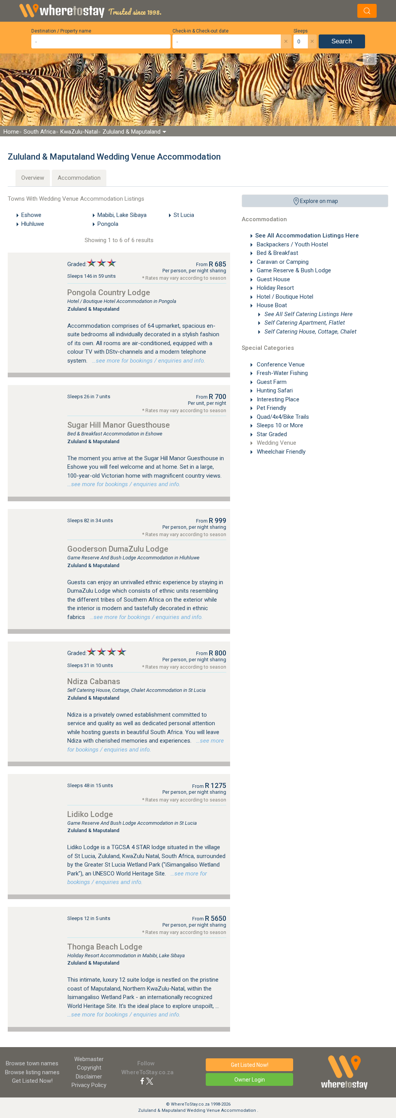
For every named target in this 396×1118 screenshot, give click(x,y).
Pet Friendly (270, 407)
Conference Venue (280, 364)
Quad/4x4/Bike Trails (282, 416)
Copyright (89, 1067)
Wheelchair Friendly (280, 451)
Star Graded (271, 434)
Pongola (107, 223)
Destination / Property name (61, 31)
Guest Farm (271, 381)
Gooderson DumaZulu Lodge (117, 549)
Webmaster (89, 1059)
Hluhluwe (32, 223)
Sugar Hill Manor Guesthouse (118, 425)
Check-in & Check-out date (200, 31)
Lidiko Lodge (90, 814)
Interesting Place (277, 399)
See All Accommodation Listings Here (307, 235)
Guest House (272, 279)
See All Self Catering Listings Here (308, 314)
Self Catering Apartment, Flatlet (304, 322)
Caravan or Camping (282, 261)
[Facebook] (142, 1080)
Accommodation (79, 177)
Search (341, 41)
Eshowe (31, 215)
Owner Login (249, 1080)
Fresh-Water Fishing (281, 373)
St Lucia (184, 215)
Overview (32, 177)
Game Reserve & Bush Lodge (293, 270)
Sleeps (301, 31)
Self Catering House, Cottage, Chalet (310, 331)
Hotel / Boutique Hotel (284, 296)
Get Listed (32, 1080)
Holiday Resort (274, 287)
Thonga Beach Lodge (104, 946)
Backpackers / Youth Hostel (291, 244)
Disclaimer (89, 1076)
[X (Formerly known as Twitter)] (149, 1080)
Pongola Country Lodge (108, 292)
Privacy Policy (89, 1085)
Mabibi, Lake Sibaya (122, 215)
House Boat (271, 305)
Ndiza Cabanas (93, 681)
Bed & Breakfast (276, 252)
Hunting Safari (274, 390)
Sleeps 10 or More (279, 425)
